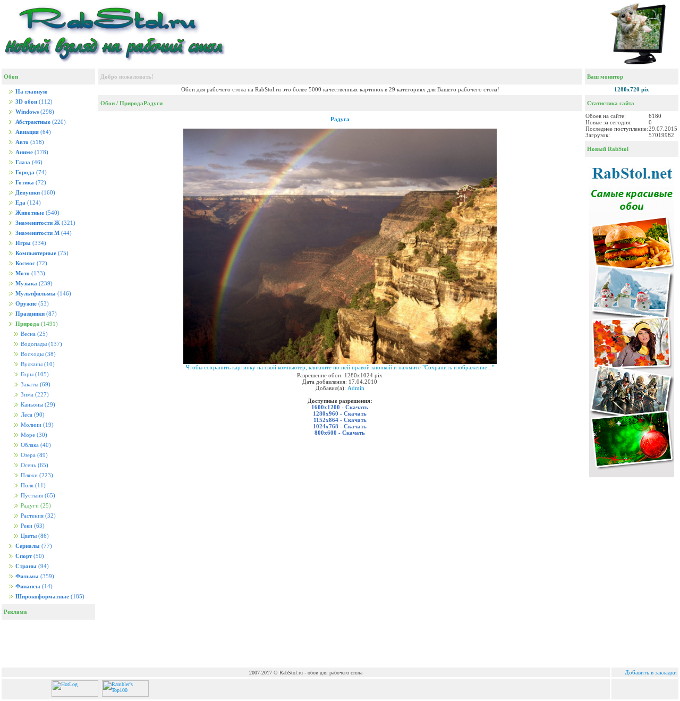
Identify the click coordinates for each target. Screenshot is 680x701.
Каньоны (37, 405)
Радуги (153, 103)
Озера (33, 455)
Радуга (340, 119)
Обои (107, 103)
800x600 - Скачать (339, 432)
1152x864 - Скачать (340, 420)
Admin (355, 388)
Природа (131, 103)
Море (33, 435)
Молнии (36, 425)
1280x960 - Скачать (340, 413)
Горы (34, 374)
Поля (32, 485)
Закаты (34, 384)
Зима (34, 395)
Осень (33, 465)
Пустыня (37, 496)
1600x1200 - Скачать (339, 407)
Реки (32, 526)
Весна (33, 334)
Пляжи (36, 475)
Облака (35, 445)
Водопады (40, 344)
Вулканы (37, 364)
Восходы (37, 354)
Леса (32, 415)
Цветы (34, 536)
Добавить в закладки (651, 672)
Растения (37, 516)
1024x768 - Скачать (340, 426)
